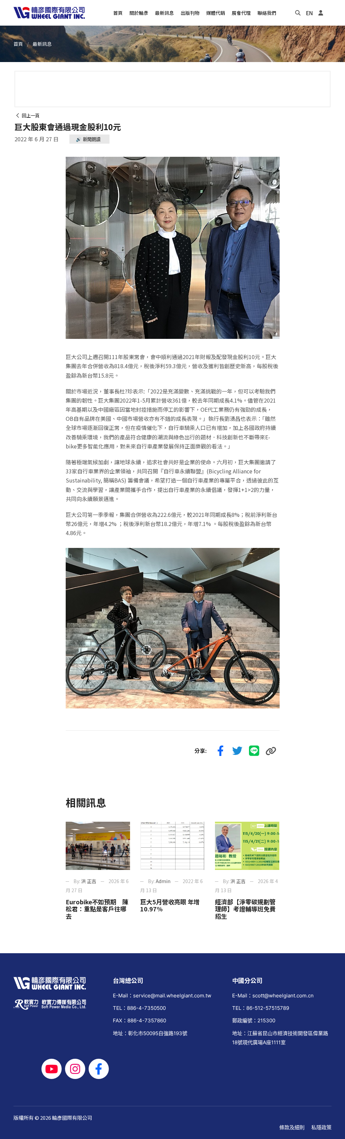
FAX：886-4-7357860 (139, 1020)
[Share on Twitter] (237, 750)
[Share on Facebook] (220, 750)
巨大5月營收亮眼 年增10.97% (170, 905)
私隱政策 (321, 1127)
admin (163, 881)
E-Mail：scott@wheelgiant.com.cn (273, 995)
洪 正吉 (88, 881)
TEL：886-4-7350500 (139, 1008)
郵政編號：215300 (253, 1020)
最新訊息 (42, 43)
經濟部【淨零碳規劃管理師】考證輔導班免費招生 (245, 909)
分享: (200, 751)
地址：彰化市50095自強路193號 (150, 1033)
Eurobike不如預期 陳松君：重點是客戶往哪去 (97, 909)
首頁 (18, 43)
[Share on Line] (254, 750)
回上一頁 (29, 115)
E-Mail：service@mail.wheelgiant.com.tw (162, 995)
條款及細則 (292, 1127)
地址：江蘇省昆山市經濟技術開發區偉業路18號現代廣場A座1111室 (280, 1038)
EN (309, 13)
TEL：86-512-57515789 (260, 1008)
